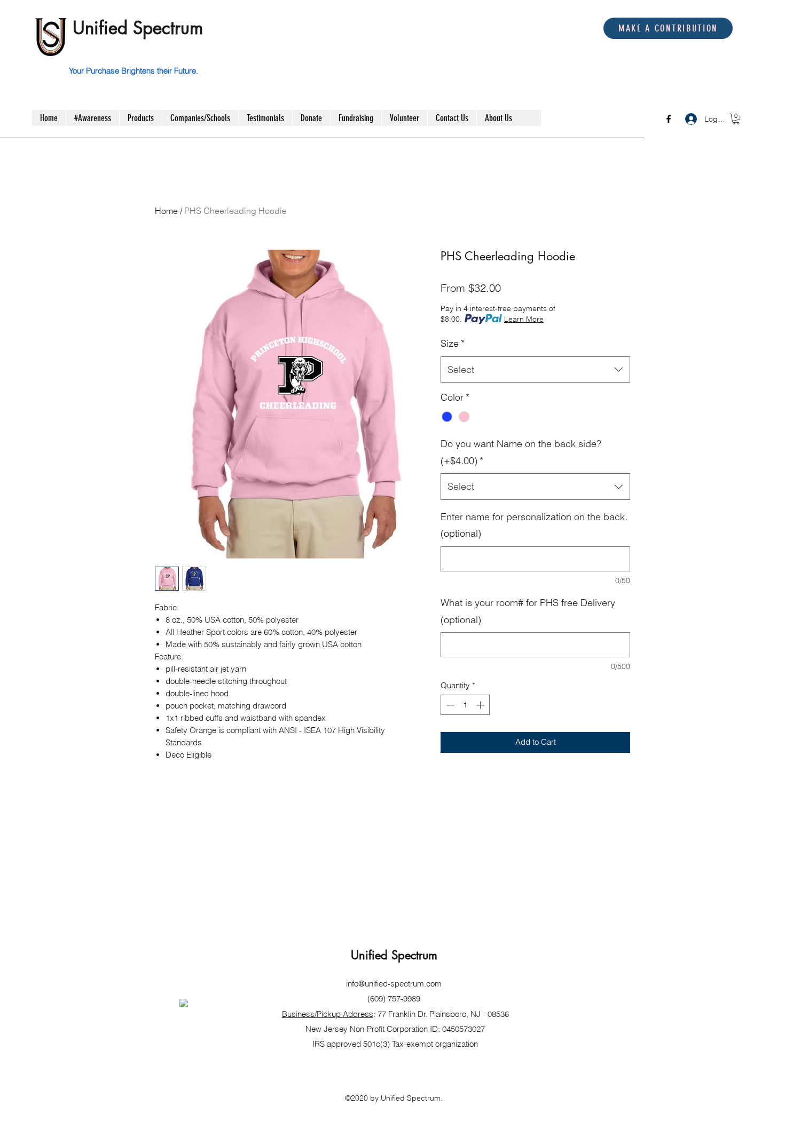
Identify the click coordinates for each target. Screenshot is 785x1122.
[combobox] (535, 369)
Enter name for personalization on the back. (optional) (534, 525)
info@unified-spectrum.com (394, 983)
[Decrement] (449, 705)
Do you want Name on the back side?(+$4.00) (521, 452)
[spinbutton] (465, 705)
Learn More (524, 319)
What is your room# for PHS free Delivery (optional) (528, 611)
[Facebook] (668, 119)
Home (166, 210)
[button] (735, 119)
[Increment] (481, 705)
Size (453, 343)
